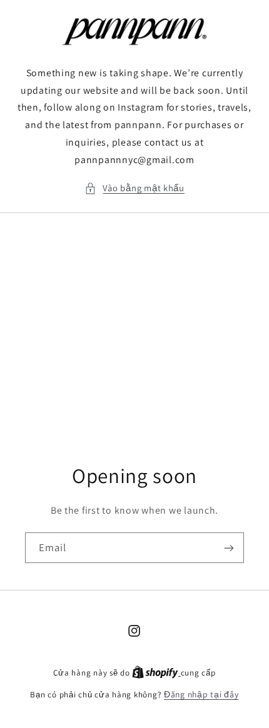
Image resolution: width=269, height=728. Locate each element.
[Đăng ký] (229, 548)
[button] (134, 188)
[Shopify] (156, 672)
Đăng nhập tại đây (201, 694)
